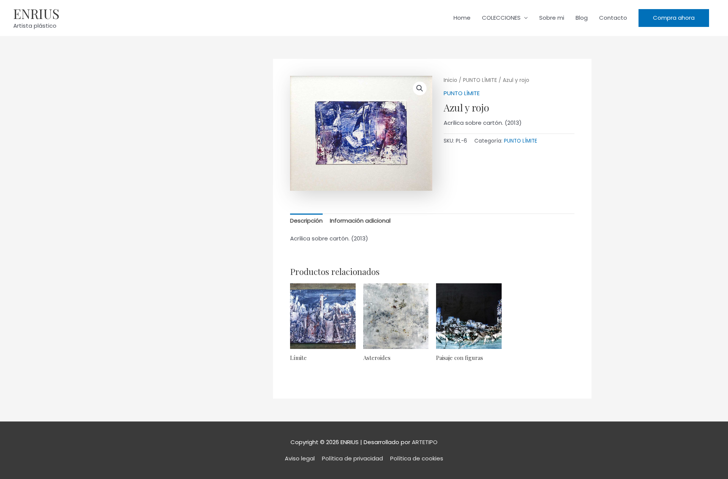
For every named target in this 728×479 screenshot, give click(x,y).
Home (462, 18)
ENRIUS (36, 13)
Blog (582, 18)
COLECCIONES (501, 18)
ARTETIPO (425, 442)
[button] (674, 18)
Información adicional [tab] (360, 221)
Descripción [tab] (306, 221)
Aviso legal (300, 458)
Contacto (613, 18)
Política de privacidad (352, 458)
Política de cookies (416, 458)
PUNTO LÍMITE (480, 80)
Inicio (450, 80)
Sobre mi (551, 18)
